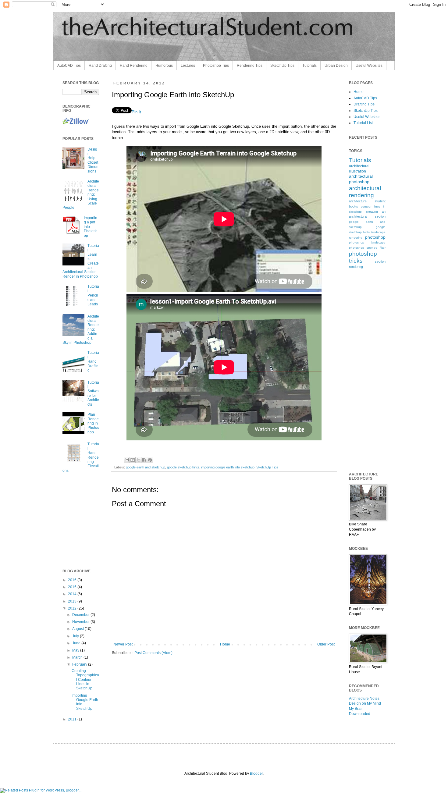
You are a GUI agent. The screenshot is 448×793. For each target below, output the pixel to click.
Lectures (188, 65)
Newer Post (123, 644)
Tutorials (309, 65)
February (80, 664)
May (76, 650)
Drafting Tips (364, 104)
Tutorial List (363, 123)
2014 (72, 594)
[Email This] (127, 460)
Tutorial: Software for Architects (93, 393)
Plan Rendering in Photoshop (93, 423)
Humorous (164, 65)
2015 (72, 587)
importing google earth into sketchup (227, 467)
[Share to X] (138, 460)
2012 (72, 608)
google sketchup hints (183, 467)
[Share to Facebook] (144, 460)
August (78, 629)
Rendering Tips (249, 65)
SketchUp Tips (282, 65)
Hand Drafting (100, 65)
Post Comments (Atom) (153, 653)
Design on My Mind (365, 703)
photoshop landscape (367, 242)
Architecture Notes (364, 698)
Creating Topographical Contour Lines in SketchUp (85, 680)
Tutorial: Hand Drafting (93, 361)
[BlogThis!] (133, 460)
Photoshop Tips (216, 65)
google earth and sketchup (145, 467)
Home (225, 644)
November (81, 622)
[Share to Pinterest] (150, 460)
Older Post (326, 644)
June (76, 643)
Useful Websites (369, 65)
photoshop (375, 237)
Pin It (136, 112)
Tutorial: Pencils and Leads (93, 295)
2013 (72, 601)
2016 (72, 580)
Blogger (256, 773)
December (81, 615)
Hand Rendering (134, 65)
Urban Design (336, 65)
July (76, 636)
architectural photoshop (361, 179)
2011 (72, 719)
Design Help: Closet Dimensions (92, 160)
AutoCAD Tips (69, 65)
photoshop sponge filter (367, 247)
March (78, 657)
